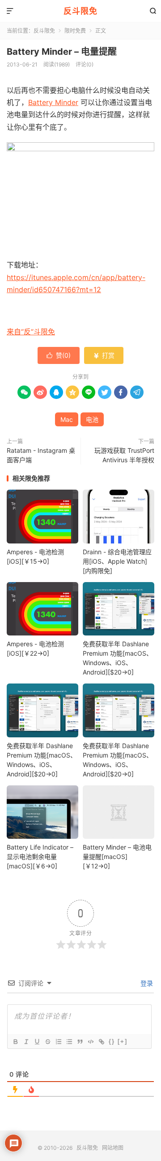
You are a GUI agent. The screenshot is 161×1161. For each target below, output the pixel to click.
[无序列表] (69, 1041)
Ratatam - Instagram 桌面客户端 (41, 455)
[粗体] (15, 1041)
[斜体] (26, 1041)
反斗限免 (80, 11)
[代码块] (90, 1041)
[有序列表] (58, 1041)
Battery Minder (53, 102)
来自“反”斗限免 (31, 331)
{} (112, 1041)
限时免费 (75, 30)
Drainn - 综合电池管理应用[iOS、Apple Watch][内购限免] (117, 561)
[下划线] (36, 1041)
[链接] (101, 1041)
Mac (66, 419)
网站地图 (112, 1147)
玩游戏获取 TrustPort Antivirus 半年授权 (124, 455)
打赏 (103, 355)
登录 (146, 983)
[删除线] (47, 1041)
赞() (59, 355)
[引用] (79, 1041)
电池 (92, 419)
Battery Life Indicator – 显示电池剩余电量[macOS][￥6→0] (40, 856)
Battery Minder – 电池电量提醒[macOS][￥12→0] (117, 856)
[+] (122, 1041)
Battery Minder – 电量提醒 (62, 51)
